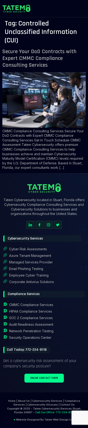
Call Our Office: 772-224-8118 (54, 412)
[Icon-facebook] (39, 225)
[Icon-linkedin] (30, 225)
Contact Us (67, 404)
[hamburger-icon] (80, 6)
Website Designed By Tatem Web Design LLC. (44, 419)
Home (11, 400)
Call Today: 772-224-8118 (26, 349)
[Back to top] (80, 403)
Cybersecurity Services (47, 400)
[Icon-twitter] (58, 225)
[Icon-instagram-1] (49, 225)
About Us (24, 400)
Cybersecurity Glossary (42, 404)
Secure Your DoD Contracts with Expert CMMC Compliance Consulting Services (39, 58)
